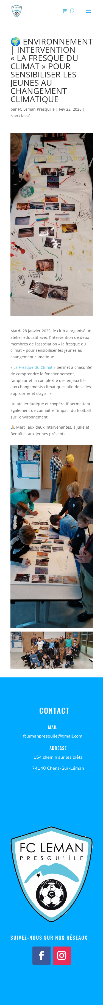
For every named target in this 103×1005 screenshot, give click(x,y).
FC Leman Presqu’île (36, 109)
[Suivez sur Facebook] (41, 956)
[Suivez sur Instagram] (62, 956)
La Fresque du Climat (32, 367)
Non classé (20, 115)
